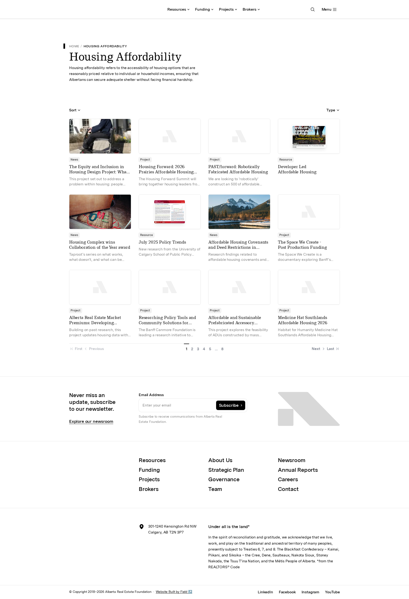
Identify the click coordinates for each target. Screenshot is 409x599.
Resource (285, 159)
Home (74, 46)
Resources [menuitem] (176, 9)
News (74, 159)
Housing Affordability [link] (105, 46)
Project (145, 159)
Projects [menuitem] (226, 9)
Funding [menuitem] (202, 9)
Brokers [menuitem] (249, 9)
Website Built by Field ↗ (174, 592)
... (216, 349)
